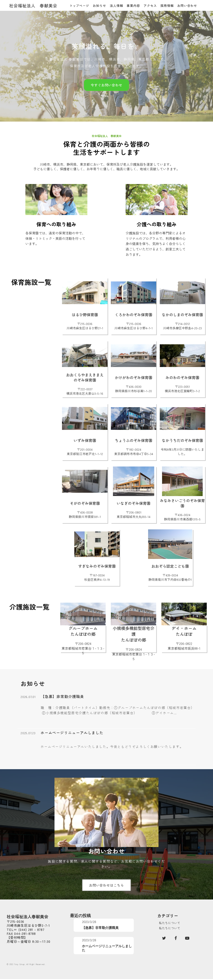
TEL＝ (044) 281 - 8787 (26, 930)
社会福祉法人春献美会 (27, 916)
